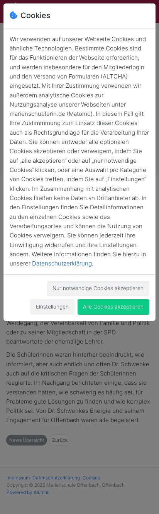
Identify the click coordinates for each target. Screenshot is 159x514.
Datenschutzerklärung (62, 263)
